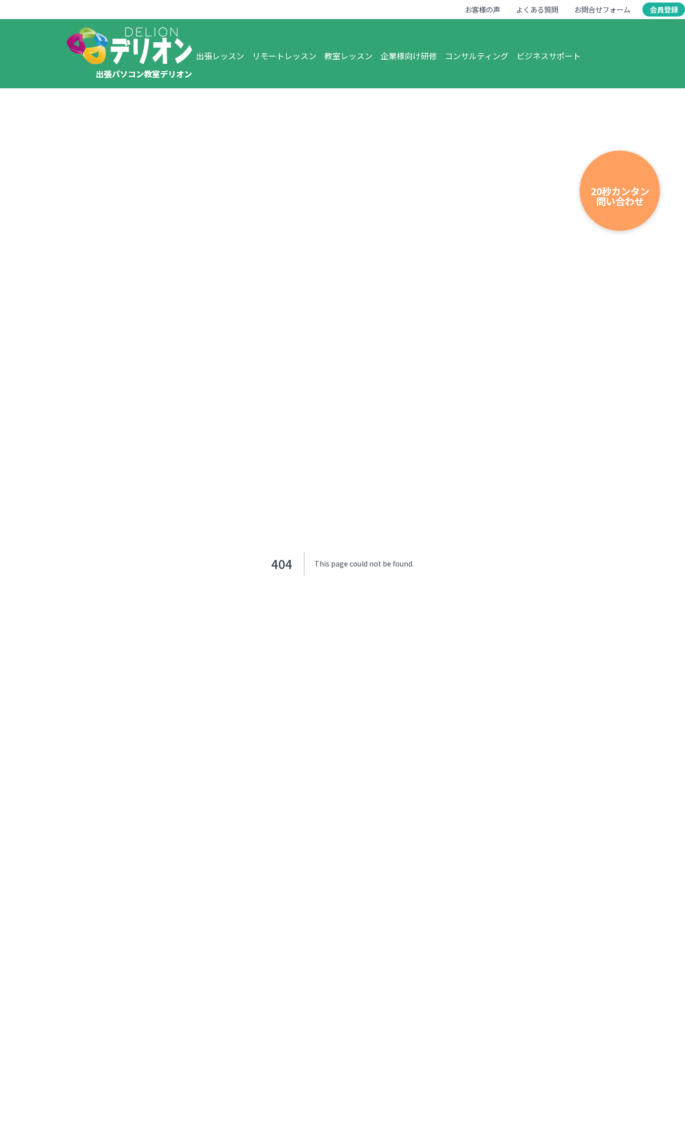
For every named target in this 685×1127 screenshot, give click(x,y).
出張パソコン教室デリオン (144, 74)
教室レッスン (348, 56)
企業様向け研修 (409, 56)
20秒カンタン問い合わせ (620, 196)
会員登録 (664, 9)
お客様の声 (482, 9)
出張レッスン (220, 56)
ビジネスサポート (549, 56)
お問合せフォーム (602, 9)
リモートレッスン (284, 56)
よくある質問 (537, 9)
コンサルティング (476, 56)
